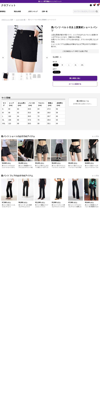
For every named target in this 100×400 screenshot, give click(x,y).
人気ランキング (33, 11)
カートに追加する (75, 84)
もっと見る (95, 136)
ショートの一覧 (20, 19)
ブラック (56, 72)
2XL (82, 65)
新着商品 (2, 11)
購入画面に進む (75, 78)
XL (75, 65)
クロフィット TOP (7, 19)
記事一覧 (44, 11)
